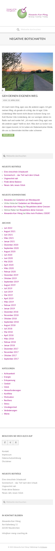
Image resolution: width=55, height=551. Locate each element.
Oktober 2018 (10, 319)
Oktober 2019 (10, 278)
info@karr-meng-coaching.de (14, 533)
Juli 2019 (8, 289)
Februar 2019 (10, 305)
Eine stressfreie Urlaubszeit (16, 172)
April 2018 (8, 335)
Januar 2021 (9, 242)
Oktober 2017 (10, 356)
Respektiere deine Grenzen (38, 207)
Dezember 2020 (11, 245)
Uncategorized (10, 407)
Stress (6, 404)
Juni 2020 (8, 258)
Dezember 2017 (11, 349)
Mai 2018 (8, 332)
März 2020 (9, 268)
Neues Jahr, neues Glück (14, 185)
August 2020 (9, 252)
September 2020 (11, 248)
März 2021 (9, 238)
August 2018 (9, 325)
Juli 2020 (8, 255)
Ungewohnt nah (11, 179)
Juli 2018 (8, 329)
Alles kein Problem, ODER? (38, 213)
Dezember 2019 (11, 275)
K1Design (43, 547)
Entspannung (9, 380)
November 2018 (11, 315)
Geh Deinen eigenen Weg (20, 96)
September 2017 (11, 359)
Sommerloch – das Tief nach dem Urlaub (21, 175)
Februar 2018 (10, 342)
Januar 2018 (9, 345)
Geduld (7, 384)
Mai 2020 (8, 262)
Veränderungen (10, 411)
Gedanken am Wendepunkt (28, 200)
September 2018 (11, 322)
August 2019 (9, 285)
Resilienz (8, 400)
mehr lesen (8, 135)
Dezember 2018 (11, 312)
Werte (6, 414)
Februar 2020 (10, 272)
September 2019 (11, 282)
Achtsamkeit (9, 374)
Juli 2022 (8, 228)
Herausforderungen (12, 390)
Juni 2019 (8, 292)
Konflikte (8, 394)
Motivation (9, 397)
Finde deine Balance (12, 182)
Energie (7, 377)
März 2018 (9, 339)
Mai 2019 (8, 295)
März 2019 (9, 302)
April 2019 (8, 299)
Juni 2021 (8, 235)
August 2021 (9, 232)
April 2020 (8, 265)
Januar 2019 (9, 309)
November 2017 (11, 352)
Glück (6, 387)
